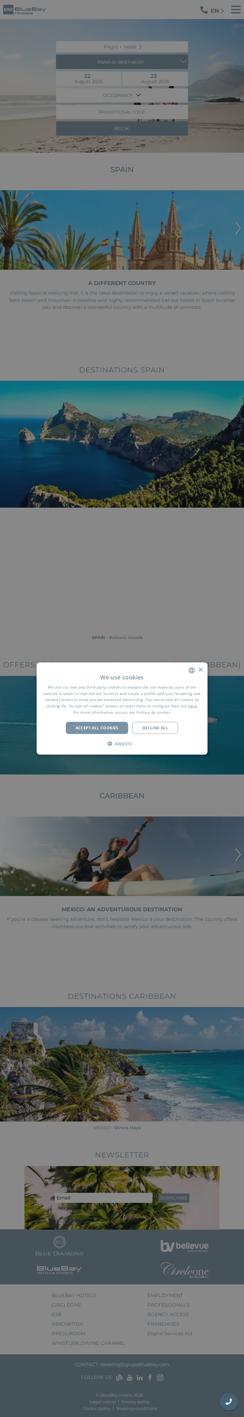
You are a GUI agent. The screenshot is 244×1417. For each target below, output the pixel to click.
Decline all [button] (155, 727)
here (192, 706)
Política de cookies (153, 712)
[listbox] (191, 670)
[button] (122, 743)
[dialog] (122, 708)
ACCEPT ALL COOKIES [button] (97, 727)
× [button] (200, 670)
